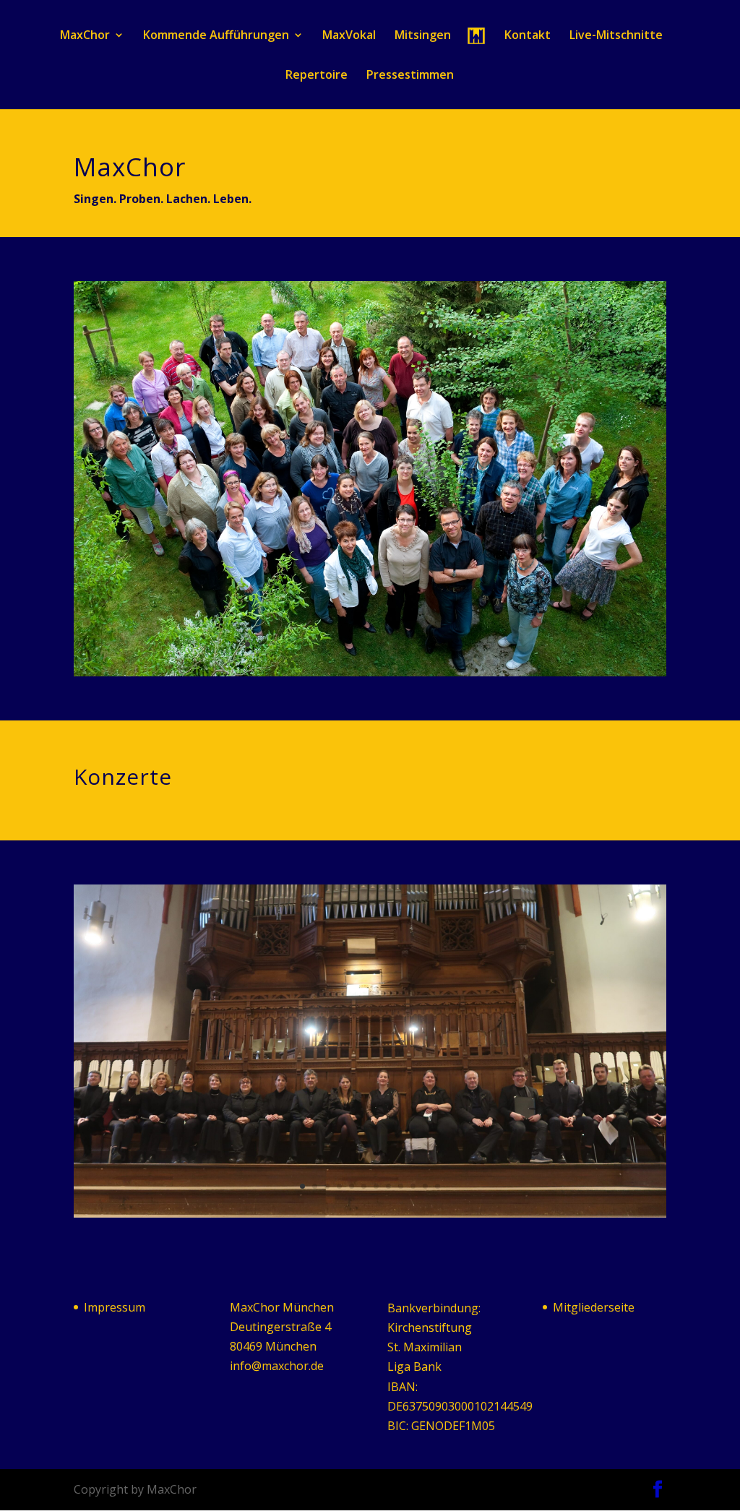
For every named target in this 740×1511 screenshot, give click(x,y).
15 (419, 644)
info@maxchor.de (277, 1366)
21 (493, 644)
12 (382, 644)
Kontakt (527, 36)
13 (394, 644)
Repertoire (316, 75)
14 (407, 644)
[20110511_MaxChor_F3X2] (370, 672)
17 (444, 644)
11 (370, 644)
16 (431, 644)
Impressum (114, 1307)
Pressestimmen (410, 75)
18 (456, 644)
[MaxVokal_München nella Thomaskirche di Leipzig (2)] (370, 1213)
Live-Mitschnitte (616, 36)
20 (480, 644)
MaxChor (85, 36)
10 (358, 644)
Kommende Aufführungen (216, 36)
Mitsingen (423, 36)
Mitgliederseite (593, 1307)
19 (468, 644)
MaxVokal (349, 36)
